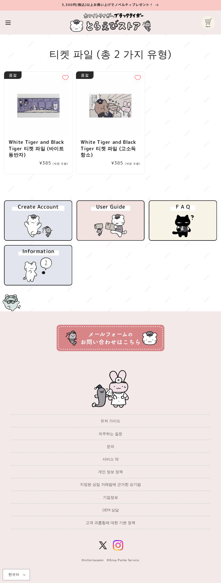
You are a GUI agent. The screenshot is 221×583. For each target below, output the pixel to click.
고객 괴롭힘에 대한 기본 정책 (110, 522)
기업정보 (110, 497)
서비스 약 (110, 459)
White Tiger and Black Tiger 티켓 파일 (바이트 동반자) (36, 148)
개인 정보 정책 (110, 471)
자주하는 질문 (110, 433)
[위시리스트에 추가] (65, 77)
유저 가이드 (110, 420)
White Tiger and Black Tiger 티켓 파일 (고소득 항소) (108, 148)
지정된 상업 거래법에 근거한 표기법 (110, 484)
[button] (8, 23)
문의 (110, 446)
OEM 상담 (110, 509)
